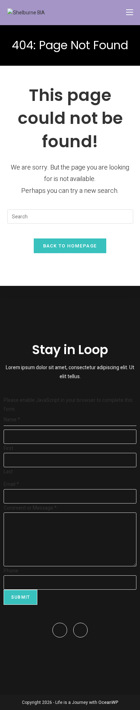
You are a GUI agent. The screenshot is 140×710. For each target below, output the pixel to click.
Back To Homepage (70, 245)
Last (8, 471)
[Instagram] (80, 630)
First (8, 448)
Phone (11, 571)
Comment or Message (30, 508)
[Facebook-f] (59, 630)
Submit (20, 597)
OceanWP (108, 702)
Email (11, 484)
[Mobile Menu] (129, 12)
